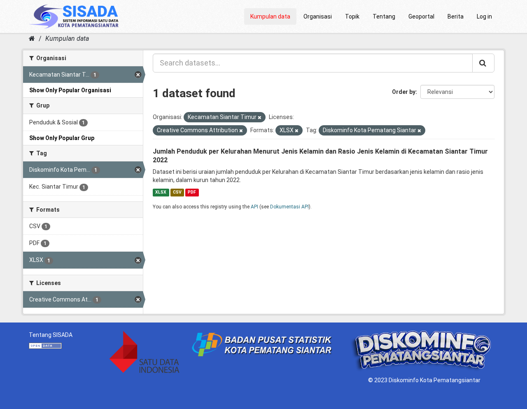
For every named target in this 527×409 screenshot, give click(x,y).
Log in (484, 16)
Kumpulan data (270, 16)
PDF (192, 192)
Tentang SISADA (50, 335)
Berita (456, 16)
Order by (403, 92)
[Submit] (483, 63)
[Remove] (259, 117)
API (254, 207)
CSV (177, 192)
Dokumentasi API (289, 207)
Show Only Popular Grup (61, 138)
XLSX (160, 192)
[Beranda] (32, 38)
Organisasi (317, 16)
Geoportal (421, 16)
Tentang (384, 16)
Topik (352, 16)
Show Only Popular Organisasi (70, 90)
